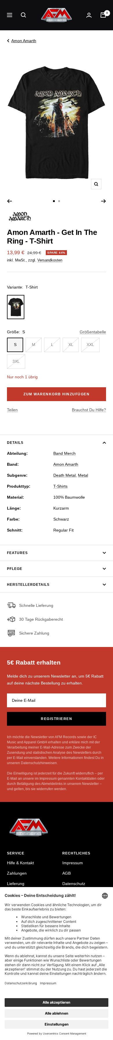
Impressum (72, 863)
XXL (90, 344)
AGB (66, 873)
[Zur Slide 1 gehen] (54, 201)
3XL (16, 361)
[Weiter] (103, 201)
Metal (83, 475)
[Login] (89, 15)
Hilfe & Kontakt (20, 863)
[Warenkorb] (103, 15)
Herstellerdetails (28, 585)
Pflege (14, 569)
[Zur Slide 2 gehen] (59, 201)
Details (15, 443)
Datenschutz (73, 883)
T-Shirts (60, 486)
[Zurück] (9, 201)
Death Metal (64, 475)
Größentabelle (93, 332)
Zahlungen (17, 873)
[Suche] (23, 15)
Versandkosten (49, 260)
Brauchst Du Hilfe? (89, 409)
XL (70, 344)
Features (17, 553)
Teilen (12, 409)
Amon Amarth (23, 40)
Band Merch (64, 453)
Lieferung (15, 883)
